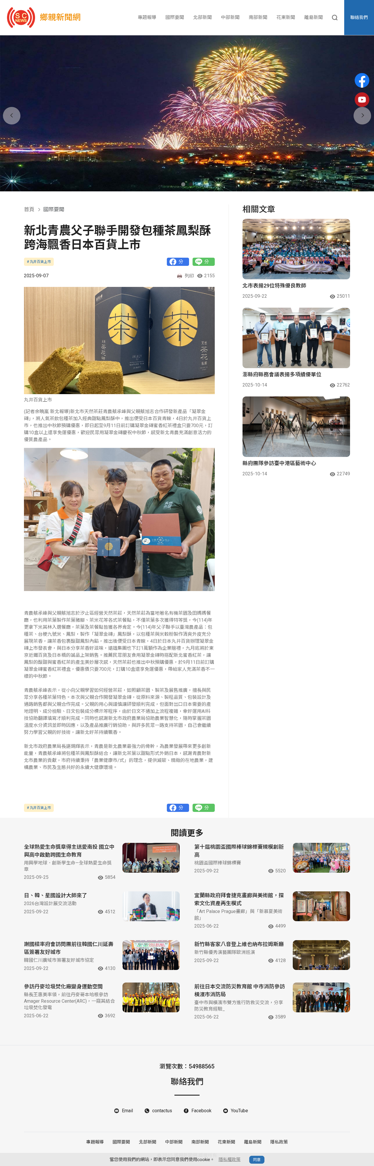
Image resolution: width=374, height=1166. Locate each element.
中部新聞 (230, 17)
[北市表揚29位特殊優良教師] (296, 249)
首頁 (29, 209)
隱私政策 (279, 1142)
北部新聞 (202, 17)
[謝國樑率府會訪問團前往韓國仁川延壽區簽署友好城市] (151, 955)
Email (127, 1110)
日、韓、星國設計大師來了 (55, 895)
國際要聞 (174, 17)
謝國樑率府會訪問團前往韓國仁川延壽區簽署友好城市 (68, 948)
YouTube (239, 1110)
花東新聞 (285, 17)
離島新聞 (313, 17)
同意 (257, 1160)
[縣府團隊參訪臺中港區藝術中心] (296, 426)
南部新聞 (258, 17)
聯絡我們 (359, 17)
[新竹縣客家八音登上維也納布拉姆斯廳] (321, 955)
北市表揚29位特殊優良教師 (274, 286)
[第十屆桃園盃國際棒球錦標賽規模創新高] (321, 858)
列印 (189, 276)
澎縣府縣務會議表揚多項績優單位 (282, 374)
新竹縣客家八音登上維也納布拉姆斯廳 (239, 944)
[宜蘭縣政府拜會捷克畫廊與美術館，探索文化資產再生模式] (321, 906)
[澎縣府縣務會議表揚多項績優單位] (296, 338)
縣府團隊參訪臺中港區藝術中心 (279, 463)
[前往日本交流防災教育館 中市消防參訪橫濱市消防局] (321, 997)
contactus (162, 1110)
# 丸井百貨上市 (39, 262)
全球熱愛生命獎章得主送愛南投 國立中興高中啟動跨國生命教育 (69, 851)
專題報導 (147, 17)
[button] (183, 184)
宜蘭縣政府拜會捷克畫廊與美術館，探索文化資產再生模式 (239, 899)
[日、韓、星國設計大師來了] (151, 906)
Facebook (201, 1110)
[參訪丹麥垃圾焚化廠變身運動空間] (151, 997)
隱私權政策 (229, 1159)
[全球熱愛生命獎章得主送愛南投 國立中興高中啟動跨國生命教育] (151, 858)
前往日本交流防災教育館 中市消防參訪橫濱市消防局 (239, 990)
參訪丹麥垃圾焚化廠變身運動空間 (63, 986)
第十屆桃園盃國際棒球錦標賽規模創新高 (239, 851)
